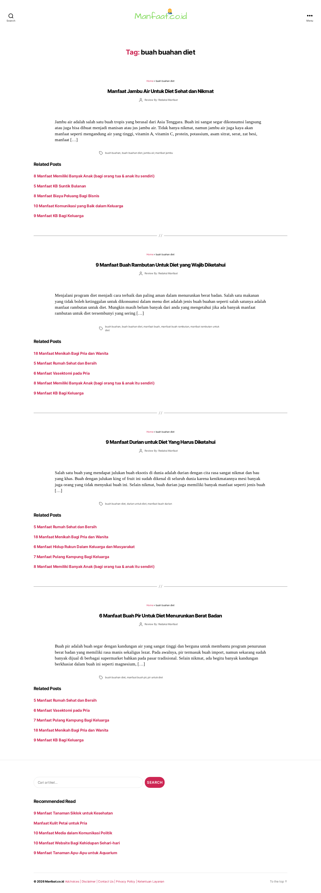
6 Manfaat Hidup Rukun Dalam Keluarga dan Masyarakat (84, 546)
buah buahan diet (132, 152)
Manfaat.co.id (54, 881)
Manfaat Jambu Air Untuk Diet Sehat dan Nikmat (160, 91)
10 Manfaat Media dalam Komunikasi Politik (73, 833)
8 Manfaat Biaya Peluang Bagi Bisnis (66, 196)
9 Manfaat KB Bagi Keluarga (58, 215)
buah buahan (113, 152)
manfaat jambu (164, 152)
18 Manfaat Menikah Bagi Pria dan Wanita (71, 353)
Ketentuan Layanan (151, 881)
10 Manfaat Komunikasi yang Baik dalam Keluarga (78, 206)
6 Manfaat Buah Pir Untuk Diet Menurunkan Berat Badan (160, 616)
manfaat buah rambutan (175, 326)
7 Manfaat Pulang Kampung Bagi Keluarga (71, 556)
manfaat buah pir (137, 677)
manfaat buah (151, 326)
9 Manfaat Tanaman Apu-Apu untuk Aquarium (75, 852)
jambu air (148, 152)
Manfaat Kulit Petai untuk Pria (60, 823)
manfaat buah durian (160, 503)
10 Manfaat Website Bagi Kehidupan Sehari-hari (77, 843)
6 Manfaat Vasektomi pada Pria (62, 373)
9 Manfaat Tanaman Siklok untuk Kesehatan (73, 813)
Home (150, 80)
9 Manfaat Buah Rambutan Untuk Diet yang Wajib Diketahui (160, 265)
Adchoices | (73, 881)
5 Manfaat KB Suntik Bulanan (60, 186)
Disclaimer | (90, 881)
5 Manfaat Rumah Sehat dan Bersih (65, 363)
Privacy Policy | (127, 881)
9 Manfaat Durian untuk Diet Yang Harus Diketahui (160, 442)
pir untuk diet (155, 677)
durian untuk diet (137, 503)
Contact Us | (107, 881)
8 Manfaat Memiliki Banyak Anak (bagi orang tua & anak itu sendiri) (94, 176)
